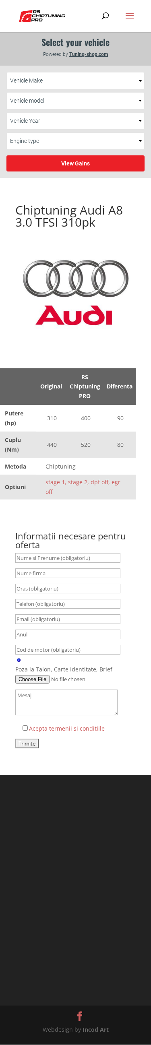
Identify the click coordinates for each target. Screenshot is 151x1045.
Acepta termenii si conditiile (67, 728)
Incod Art (96, 1029)
